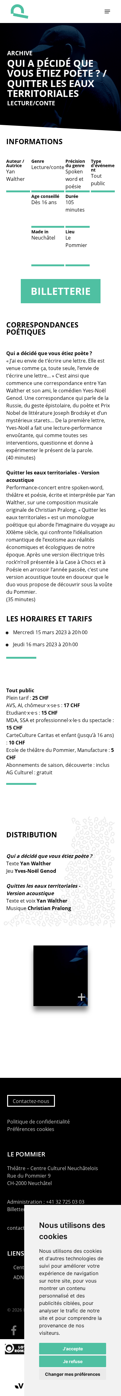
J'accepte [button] (73, 1348)
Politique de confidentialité (38, 1121)
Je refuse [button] (73, 1361)
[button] (107, 11)
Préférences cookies (30, 1129)
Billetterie (61, 291)
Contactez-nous (31, 1101)
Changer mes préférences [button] (72, 1374)
